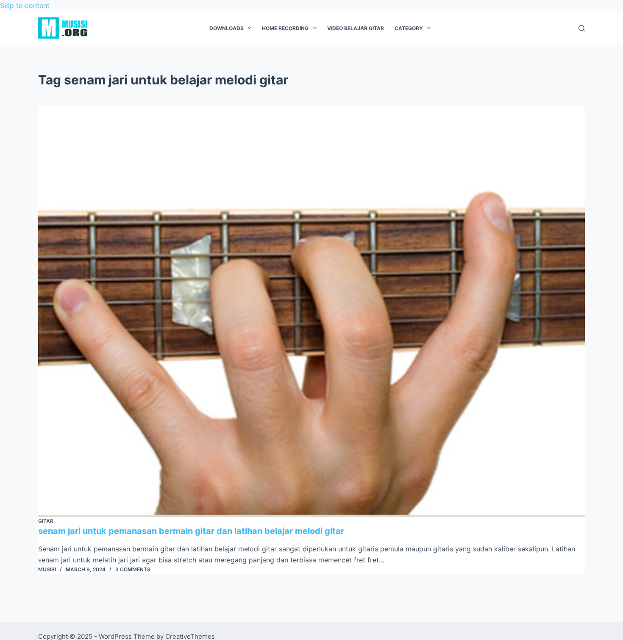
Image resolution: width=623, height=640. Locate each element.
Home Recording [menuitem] (285, 28)
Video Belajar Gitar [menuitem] (355, 28)
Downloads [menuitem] (226, 28)
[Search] (581, 28)
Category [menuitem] (409, 28)
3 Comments (132, 569)
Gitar (45, 521)
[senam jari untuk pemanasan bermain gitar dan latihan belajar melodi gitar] (311, 311)
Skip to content (25, 5)
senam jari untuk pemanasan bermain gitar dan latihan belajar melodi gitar (191, 531)
